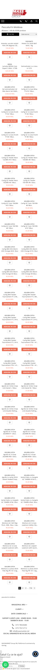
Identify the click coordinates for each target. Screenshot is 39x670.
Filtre (11, 34)
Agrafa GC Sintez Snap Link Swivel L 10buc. (10, 387)
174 (30, 588)
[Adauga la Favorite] (9, 57)
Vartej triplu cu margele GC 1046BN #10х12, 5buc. (29, 478)
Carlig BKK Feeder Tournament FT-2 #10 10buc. (10, 318)
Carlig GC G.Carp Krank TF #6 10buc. (9, 136)
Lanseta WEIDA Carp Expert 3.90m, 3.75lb (9, 67)
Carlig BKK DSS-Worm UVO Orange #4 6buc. (29, 273)
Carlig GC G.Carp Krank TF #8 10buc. (29, 136)
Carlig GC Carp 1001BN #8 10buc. (9, 227)
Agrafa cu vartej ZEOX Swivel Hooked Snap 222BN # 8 (10, 478)
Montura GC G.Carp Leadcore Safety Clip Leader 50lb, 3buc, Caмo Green (29, 524)
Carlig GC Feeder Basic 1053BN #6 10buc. (10, 181)
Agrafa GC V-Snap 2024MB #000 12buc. (29, 455)
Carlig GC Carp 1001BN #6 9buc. (29, 204)
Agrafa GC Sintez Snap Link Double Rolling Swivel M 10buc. (29, 410)
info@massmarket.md (20, 631)
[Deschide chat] (1, 652)
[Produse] (3, 21)
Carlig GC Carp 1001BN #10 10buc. (29, 227)
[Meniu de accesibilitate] (35, 654)
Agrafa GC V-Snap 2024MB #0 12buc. (29, 433)
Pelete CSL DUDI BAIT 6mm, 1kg (29, 44)
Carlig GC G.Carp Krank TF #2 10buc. (9, 113)
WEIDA (10, 64)
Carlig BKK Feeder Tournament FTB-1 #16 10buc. (29, 364)
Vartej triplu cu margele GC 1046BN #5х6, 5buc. (29, 501)
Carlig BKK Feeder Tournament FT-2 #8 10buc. (29, 296)
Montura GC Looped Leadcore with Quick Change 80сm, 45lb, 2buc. (29, 547)
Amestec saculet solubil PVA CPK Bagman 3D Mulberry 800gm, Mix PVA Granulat (9, 44)
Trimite (22, 666)
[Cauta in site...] (36, 21)
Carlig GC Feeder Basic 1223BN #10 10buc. (10, 159)
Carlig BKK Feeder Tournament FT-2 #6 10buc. (9, 296)
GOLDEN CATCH (10, 87)
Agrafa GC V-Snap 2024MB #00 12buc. (10, 455)
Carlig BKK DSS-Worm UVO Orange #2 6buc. (10, 273)
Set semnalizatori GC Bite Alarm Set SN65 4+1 (9, 90)
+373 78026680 (20, 625)
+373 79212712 (20, 628)
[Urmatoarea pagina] (34, 588)
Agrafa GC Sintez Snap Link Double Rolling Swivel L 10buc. (10, 410)
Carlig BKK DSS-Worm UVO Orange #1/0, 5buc (29, 250)
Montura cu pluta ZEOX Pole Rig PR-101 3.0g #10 (29, 570)
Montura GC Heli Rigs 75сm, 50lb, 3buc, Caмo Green (9, 524)
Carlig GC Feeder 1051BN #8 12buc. (29, 181)
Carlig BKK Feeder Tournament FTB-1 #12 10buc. (29, 341)
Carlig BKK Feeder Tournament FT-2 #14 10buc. (10, 341)
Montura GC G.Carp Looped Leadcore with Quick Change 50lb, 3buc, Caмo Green (10, 547)
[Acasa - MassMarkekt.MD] (19, 13)
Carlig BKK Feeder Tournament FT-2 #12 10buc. (29, 318)
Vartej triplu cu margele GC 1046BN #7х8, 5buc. (9, 501)
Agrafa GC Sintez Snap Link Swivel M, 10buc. (29, 387)
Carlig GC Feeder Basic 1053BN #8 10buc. (29, 159)
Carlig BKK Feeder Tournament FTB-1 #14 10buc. (10, 364)
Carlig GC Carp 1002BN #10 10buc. (9, 204)
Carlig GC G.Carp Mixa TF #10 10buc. (29, 90)
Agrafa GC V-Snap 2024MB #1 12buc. (9, 433)
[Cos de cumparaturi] (31, 21)
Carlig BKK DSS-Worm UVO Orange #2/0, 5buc (9, 250)
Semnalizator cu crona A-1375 (29, 67)
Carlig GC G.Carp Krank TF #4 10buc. (29, 113)
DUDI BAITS (29, 41)
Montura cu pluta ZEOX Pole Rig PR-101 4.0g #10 (9, 570)
